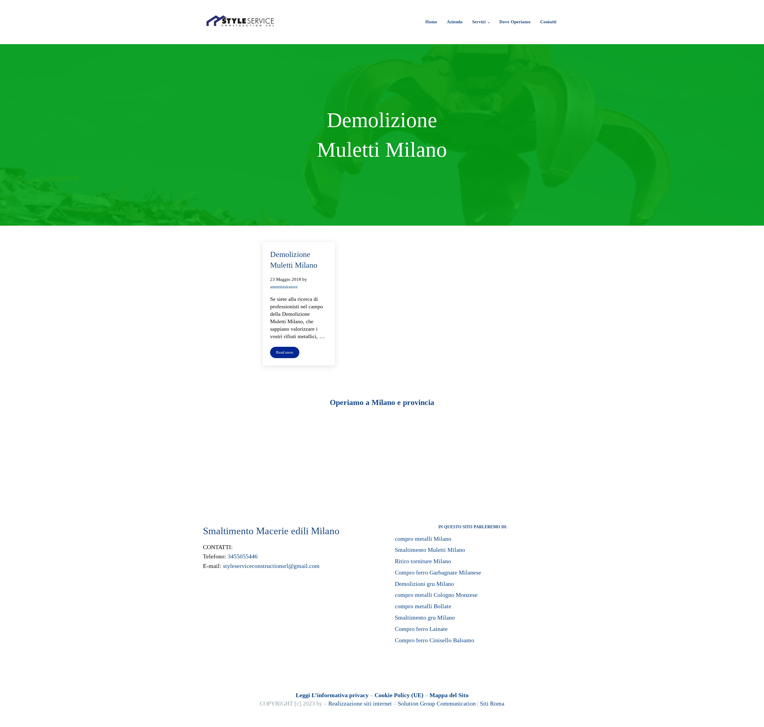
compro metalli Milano (423, 538)
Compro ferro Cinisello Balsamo (434, 640)
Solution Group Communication (437, 703)
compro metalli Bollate (423, 606)
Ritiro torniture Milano (423, 561)
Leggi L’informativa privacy (332, 695)
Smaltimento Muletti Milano (430, 549)
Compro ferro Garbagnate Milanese (438, 572)
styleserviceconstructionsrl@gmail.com (271, 566)
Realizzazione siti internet (360, 703)
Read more (287, 353)
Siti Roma (492, 703)
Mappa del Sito (449, 695)
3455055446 (243, 556)
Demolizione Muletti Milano (293, 259)
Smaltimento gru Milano (425, 617)
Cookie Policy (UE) (399, 695)
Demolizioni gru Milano (424, 583)
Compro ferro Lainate (421, 629)
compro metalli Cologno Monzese (436, 595)
